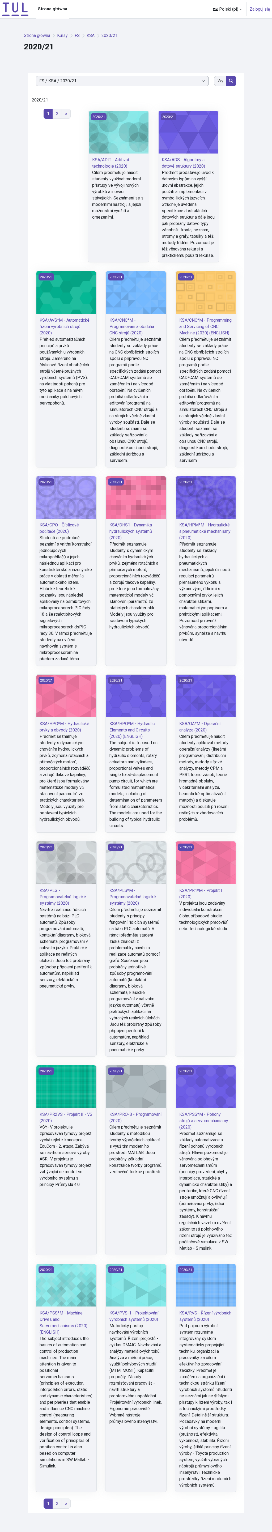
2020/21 (109, 35)
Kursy (62, 35)
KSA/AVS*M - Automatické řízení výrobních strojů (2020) (65, 326)
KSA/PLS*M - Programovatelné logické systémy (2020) (132, 897)
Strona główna (37, 35)
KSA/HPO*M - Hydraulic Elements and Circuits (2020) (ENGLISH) (132, 730)
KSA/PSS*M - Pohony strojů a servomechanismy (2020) (203, 1121)
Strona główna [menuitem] (52, 8)
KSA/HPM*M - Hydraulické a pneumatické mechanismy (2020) (205, 531)
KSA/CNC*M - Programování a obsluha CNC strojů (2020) (131, 326)
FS (77, 35)
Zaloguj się (260, 9)
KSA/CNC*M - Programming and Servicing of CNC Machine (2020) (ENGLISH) (205, 326)
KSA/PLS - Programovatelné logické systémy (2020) (63, 897)
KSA (91, 35)
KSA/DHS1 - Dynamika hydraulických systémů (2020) (130, 531)
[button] (227, 9)
